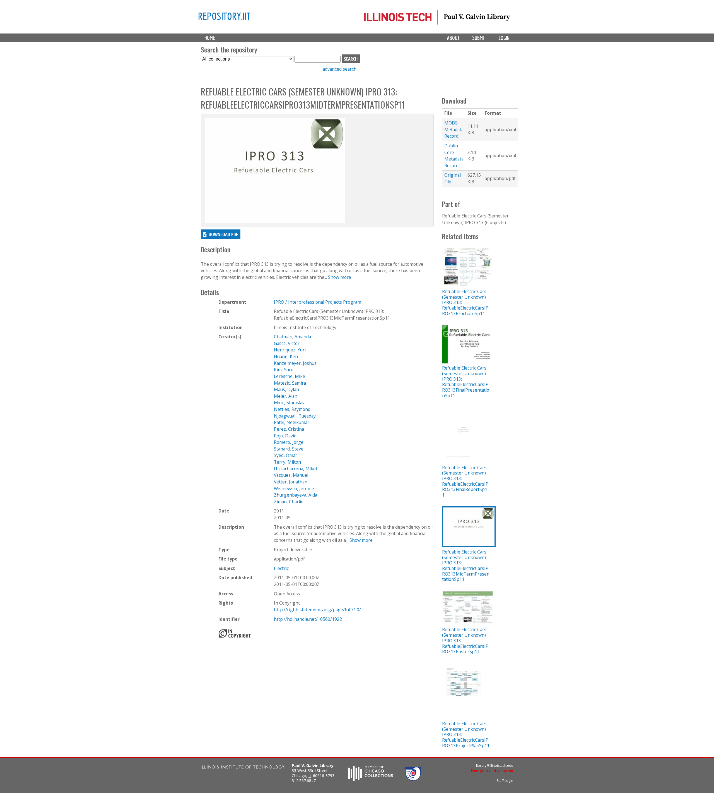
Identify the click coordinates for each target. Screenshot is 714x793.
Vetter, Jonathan (290, 482)
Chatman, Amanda (292, 337)
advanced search (339, 69)
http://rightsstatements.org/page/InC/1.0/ (317, 610)
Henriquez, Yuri (290, 350)
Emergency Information (492, 770)
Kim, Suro (283, 369)
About (453, 38)
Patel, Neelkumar (291, 422)
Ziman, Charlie (288, 502)
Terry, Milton (287, 462)
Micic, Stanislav (289, 402)
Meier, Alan (285, 396)
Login (504, 38)
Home (209, 38)
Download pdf (223, 234)
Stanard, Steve (288, 449)
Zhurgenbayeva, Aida (295, 495)
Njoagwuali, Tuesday (295, 416)
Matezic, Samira (290, 383)
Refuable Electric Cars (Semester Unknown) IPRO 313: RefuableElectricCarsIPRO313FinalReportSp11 (465, 481)
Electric (281, 568)
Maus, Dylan (286, 389)
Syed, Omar (285, 455)
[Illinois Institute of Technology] (242, 768)
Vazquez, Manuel (291, 475)
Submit (479, 38)
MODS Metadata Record (454, 129)
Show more (339, 277)
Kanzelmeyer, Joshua (295, 363)
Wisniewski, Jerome (294, 488)
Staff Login (505, 780)
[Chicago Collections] (370, 779)
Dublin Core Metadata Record (454, 156)
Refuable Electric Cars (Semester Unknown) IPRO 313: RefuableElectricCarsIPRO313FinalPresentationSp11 (465, 381)
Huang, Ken (286, 356)
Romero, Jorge (288, 442)
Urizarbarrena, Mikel (295, 469)
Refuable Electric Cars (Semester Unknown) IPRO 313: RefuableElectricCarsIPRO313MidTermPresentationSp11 (465, 565)
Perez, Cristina (289, 429)
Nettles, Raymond (292, 409)
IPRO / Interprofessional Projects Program (317, 302)
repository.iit (224, 16)
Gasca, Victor (287, 343)
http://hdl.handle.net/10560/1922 (308, 619)
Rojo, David (285, 436)
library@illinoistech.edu (494, 765)
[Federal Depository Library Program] (413, 779)
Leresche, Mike (289, 376)
